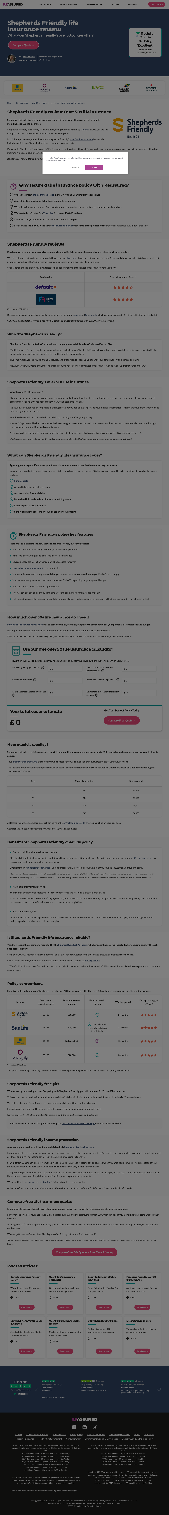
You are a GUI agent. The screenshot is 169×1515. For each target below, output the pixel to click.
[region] (85, 163)
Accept (94, 167)
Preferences (75, 167)
